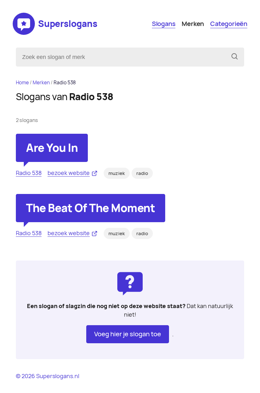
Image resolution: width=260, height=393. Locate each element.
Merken (193, 24)
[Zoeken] (234, 57)
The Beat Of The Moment (90, 208)
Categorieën (228, 24)
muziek (116, 173)
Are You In (52, 147)
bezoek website (69, 173)
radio (142, 173)
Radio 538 (29, 173)
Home (22, 82)
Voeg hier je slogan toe (127, 334)
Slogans (164, 24)
